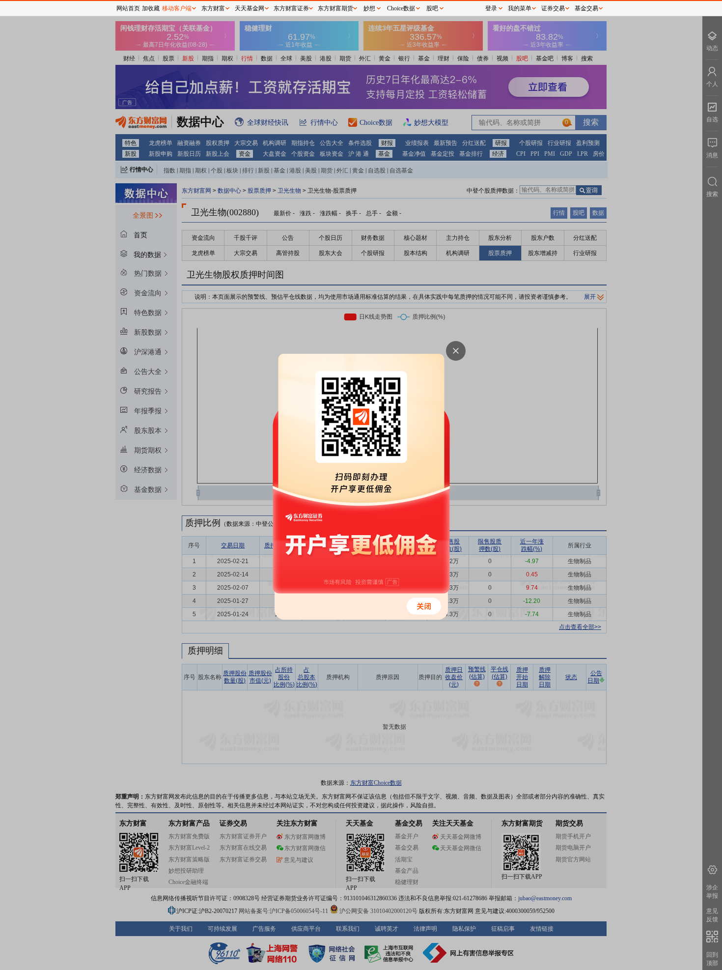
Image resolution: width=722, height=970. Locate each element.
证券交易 (553, 8)
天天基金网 (249, 8)
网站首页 (128, 8)
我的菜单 (519, 8)
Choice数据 (401, 8)
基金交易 (586, 8)
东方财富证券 (291, 8)
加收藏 (151, 8)
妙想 (369, 8)
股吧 (432, 8)
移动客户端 (177, 8)
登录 (491, 8)
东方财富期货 (335, 8)
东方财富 (213, 8)
